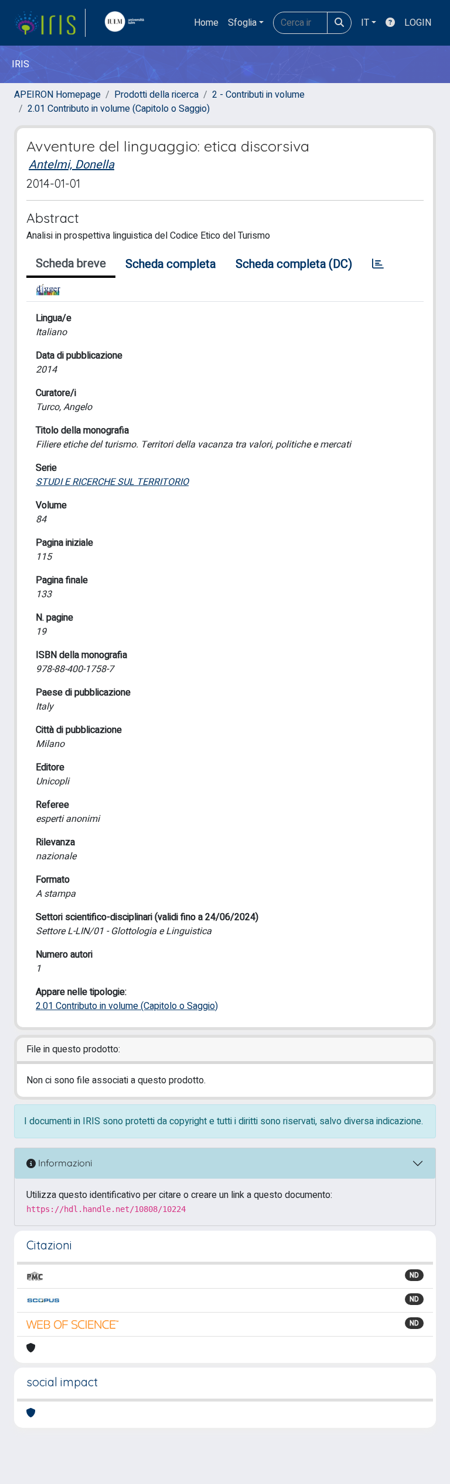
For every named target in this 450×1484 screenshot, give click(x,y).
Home (206, 23)
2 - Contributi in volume (258, 95)
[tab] (378, 264)
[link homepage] (50, 23)
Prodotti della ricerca (156, 95)
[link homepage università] (127, 23)
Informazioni (64, 1163)
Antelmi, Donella (71, 164)
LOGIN (417, 23)
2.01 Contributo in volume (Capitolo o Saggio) (119, 109)
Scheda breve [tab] (71, 263)
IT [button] (365, 23)
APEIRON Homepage (57, 95)
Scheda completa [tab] (170, 264)
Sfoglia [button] (242, 23)
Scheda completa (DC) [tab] (294, 264)
